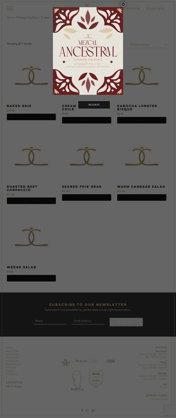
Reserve (94, 104)
